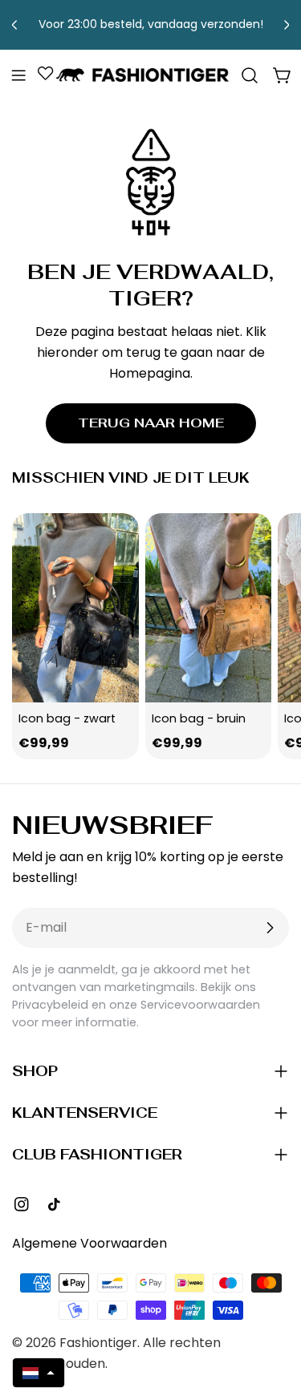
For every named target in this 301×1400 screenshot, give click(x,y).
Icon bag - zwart (67, 718)
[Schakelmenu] (18, 75)
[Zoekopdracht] (250, 75)
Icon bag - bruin (199, 718)
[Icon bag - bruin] (208, 607)
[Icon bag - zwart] (75, 607)
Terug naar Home (151, 423)
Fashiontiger (98, 1342)
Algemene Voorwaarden (89, 1243)
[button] (38, 1372)
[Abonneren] (269, 927)
